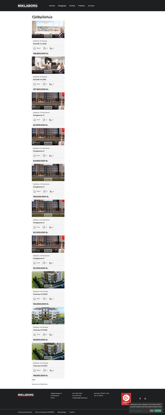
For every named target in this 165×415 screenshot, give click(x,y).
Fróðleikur (81, 6)
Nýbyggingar (62, 6)
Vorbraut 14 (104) (40, 294)
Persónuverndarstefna (25, 412)
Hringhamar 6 (38, 115)
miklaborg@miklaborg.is (80, 398)
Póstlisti (72, 412)
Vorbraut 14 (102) (40, 330)
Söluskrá (52, 6)
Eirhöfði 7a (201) (39, 44)
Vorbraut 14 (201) (40, 366)
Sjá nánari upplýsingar (136, 410)
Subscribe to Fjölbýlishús (40, 384)
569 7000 (79, 393)
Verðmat (72, 6)
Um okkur (91, 6)
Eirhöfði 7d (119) (39, 79)
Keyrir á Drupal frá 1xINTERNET (44, 412)
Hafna (151, 410)
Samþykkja (158, 410)
